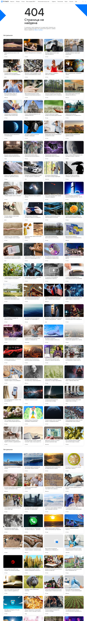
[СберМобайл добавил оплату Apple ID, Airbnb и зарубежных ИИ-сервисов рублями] (12, 436)
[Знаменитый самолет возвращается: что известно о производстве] (74, 109)
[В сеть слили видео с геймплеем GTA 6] (74, 456)
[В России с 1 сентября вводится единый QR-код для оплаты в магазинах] (33, 456)
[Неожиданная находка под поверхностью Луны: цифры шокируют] (12, 605)
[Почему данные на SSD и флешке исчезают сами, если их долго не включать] (33, 436)
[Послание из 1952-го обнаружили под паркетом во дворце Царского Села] (53, 564)
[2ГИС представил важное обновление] (12, 497)
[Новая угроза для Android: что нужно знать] (53, 456)
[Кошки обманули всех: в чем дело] (33, 48)
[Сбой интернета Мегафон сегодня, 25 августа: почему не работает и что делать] (33, 211)
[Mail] (2, 1)
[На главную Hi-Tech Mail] (6, 1)
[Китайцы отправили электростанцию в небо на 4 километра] (53, 334)
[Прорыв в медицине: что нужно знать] (33, 477)
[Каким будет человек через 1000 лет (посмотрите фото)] (33, 273)
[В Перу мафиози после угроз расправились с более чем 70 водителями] (74, 354)
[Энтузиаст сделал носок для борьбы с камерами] (33, 130)
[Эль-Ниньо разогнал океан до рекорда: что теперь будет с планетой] (33, 313)
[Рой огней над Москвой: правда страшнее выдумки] (53, 191)
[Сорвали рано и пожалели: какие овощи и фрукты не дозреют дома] (12, 273)
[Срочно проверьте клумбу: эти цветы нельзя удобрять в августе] (74, 211)
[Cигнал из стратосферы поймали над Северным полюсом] (53, 585)
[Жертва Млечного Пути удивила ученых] (33, 191)
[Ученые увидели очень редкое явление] (12, 456)
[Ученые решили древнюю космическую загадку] (53, 395)
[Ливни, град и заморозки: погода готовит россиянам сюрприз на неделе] (33, 497)
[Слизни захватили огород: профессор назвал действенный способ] (53, 109)
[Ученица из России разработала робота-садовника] (33, 517)
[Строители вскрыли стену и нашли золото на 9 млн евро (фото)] (74, 497)
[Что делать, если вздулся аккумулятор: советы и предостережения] (53, 273)
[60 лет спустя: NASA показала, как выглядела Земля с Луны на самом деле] (74, 150)
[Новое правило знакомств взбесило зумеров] (53, 68)
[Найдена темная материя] (33, 395)
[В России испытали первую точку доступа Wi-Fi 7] (12, 395)
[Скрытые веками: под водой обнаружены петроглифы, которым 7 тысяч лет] (74, 517)
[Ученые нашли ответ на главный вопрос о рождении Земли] (53, 415)
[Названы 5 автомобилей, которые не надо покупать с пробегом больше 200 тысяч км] (33, 170)
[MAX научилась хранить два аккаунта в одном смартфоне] (53, 354)
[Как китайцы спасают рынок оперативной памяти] (12, 477)
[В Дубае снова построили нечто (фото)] (74, 252)
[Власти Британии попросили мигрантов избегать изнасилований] (74, 89)
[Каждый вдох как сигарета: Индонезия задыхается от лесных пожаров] (74, 334)
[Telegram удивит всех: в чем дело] (12, 191)
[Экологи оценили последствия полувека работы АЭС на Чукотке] (53, 89)
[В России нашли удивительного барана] (74, 564)
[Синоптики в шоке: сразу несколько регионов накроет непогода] (33, 150)
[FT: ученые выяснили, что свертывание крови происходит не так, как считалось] (74, 585)
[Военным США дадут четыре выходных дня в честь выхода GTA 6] (74, 313)
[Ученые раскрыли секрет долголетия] (33, 564)
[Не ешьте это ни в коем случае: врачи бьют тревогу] (74, 544)
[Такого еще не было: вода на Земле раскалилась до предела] (53, 605)
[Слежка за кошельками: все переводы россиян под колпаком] (74, 273)
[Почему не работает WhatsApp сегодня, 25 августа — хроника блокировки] (33, 605)
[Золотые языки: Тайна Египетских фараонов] (33, 232)
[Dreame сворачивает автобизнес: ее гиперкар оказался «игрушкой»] (12, 354)
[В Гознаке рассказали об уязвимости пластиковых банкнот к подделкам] (53, 477)
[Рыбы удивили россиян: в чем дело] (12, 48)
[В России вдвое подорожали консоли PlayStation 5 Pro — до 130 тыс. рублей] (74, 191)
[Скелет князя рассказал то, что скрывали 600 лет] (33, 109)
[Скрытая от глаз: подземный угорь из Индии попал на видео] (12, 232)
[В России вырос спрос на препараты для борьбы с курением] (12, 89)
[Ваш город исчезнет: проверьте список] (74, 68)
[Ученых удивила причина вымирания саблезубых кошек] (12, 293)
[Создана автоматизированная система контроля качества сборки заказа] (33, 293)
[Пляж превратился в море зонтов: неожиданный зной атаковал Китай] (74, 415)
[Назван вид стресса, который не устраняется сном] (53, 130)
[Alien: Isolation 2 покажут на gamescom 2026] (12, 313)
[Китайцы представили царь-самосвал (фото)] (53, 48)
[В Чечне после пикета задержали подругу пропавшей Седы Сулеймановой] (12, 564)
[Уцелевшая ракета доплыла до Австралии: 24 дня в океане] (33, 544)
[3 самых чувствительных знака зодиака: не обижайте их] (33, 334)
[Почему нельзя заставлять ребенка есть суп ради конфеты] (12, 68)
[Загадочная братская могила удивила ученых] (74, 130)
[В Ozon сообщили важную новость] (74, 605)
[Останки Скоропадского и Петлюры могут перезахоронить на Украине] (33, 375)
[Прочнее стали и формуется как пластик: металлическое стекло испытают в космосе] (33, 68)
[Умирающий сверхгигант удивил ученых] (12, 544)
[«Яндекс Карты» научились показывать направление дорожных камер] (33, 415)
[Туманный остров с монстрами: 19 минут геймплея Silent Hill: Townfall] (74, 375)
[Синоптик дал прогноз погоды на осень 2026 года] (12, 585)
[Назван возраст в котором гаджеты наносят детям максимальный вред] (12, 334)
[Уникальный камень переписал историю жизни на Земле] (53, 544)
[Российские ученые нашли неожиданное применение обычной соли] (53, 252)
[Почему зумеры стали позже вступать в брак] (12, 211)
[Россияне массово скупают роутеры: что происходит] (33, 585)
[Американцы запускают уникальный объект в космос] (53, 150)
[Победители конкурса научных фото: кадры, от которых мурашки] (53, 517)
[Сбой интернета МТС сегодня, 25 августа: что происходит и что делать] (33, 252)
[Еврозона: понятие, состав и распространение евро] (53, 436)
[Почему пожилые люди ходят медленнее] (74, 48)
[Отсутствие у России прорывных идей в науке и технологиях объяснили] (74, 293)
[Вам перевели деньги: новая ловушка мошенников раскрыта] (33, 89)
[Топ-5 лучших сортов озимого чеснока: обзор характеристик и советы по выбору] (12, 415)
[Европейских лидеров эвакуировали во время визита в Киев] (74, 232)
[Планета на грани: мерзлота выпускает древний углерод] (12, 170)
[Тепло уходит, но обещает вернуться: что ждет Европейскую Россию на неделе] (53, 375)
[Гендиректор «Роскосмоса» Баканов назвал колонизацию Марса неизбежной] (33, 354)
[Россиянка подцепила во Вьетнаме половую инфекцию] (53, 170)
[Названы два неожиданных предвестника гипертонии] (12, 109)
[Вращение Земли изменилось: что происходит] (12, 130)
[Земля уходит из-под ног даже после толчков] (74, 477)
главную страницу (38, 29)
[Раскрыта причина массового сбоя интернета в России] (53, 211)
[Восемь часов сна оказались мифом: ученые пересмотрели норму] (12, 150)
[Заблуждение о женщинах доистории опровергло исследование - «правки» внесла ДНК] (12, 517)
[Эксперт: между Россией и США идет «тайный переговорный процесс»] (53, 293)
